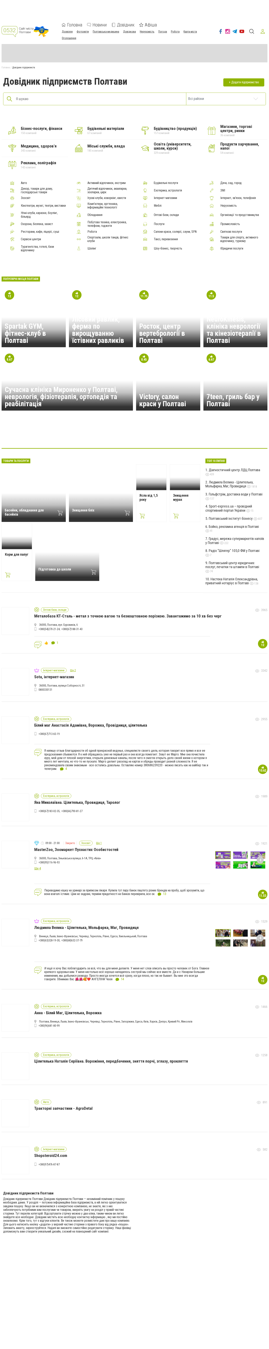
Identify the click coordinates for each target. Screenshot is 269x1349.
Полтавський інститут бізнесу (231, 518)
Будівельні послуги (166, 183)
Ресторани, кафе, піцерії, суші (40, 232)
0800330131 (45, 689)
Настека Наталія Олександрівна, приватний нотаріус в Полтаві (231, 581)
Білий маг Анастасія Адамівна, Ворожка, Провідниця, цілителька (90, 725)
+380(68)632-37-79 (72, 940)
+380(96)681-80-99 (49, 1025)
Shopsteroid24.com (50, 1155)
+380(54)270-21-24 (49, 629)
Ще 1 (99, 843)
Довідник (125, 25)
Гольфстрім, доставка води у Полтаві (236, 494)
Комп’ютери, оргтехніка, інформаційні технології (102, 205)
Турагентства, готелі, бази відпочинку (37, 248)
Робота (175, 31)
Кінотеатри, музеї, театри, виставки (43, 205)
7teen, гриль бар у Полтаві (233, 400)
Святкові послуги (231, 232)
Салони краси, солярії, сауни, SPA (175, 232)
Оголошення (69, 38)
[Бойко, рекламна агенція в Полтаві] (134, 436)
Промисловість (230, 224)
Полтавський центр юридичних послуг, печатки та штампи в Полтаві (232, 565)
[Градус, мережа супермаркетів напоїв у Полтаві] (78, 436)
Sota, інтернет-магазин (54, 676)
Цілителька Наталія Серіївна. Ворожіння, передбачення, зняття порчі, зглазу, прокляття (111, 1061)
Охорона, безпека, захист (37, 224)
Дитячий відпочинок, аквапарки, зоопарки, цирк (107, 190)
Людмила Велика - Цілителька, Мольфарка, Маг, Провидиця (229, 484)
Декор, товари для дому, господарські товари (37, 190)
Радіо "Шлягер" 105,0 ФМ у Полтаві (234, 551)
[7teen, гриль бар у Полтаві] (191, 436)
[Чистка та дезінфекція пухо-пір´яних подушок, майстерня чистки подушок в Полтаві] (97, 436)
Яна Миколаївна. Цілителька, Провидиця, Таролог (77, 802)
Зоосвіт (26, 198)
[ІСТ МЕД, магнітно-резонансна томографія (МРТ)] (116, 436)
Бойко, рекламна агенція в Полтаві (234, 526)
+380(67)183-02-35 (49, 811)
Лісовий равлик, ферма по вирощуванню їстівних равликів (98, 330)
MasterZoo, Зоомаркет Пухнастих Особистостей (76, 849)
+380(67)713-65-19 (49, 733)
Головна (74, 25)
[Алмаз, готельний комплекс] (59, 436)
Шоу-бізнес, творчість (168, 248)
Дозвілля (67, 31)
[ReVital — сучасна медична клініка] (172, 436)
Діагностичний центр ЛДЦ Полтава (234, 470)
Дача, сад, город (231, 183)
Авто (24, 183)
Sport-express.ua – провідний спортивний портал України (228, 508)
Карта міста (190, 31)
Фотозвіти (83, 31)
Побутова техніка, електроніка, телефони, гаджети (107, 224)
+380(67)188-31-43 (72, 629)
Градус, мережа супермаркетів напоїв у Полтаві (234, 541)
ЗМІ (222, 190)
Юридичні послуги (231, 248)
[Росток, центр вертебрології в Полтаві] (153, 436)
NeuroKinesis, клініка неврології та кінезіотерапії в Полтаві (234, 330)
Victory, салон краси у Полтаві (162, 400)
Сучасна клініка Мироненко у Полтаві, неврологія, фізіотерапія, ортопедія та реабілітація (61, 396)
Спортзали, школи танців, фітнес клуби (107, 239)
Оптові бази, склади (166, 215)
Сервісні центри (31, 239)
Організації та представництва (239, 215)
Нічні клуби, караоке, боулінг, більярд (39, 214)
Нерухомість (147, 31)
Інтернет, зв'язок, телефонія (238, 198)
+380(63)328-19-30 (49, 940)
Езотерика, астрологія (168, 190)
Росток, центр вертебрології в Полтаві (162, 333)
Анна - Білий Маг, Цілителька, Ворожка (68, 1012)
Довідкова (129, 31)
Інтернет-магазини (165, 198)
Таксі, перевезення (166, 239)
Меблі (157, 205)
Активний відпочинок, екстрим (106, 183)
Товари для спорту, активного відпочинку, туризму (239, 239)
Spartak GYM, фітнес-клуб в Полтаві (25, 333)
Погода (162, 31)
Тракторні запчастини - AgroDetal (63, 1108)
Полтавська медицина (106, 31)
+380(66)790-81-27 (72, 811)
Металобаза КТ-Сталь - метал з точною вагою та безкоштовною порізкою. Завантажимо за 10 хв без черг (128, 616)
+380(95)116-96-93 (49, 862)
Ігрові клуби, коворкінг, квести (106, 198)
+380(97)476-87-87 (49, 1164)
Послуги (159, 224)
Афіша (151, 25)
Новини (100, 25)
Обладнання (94, 215)
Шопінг (91, 248)
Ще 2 (73, 670)
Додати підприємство (245, 82)
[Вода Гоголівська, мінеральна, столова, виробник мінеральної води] (210, 436)
